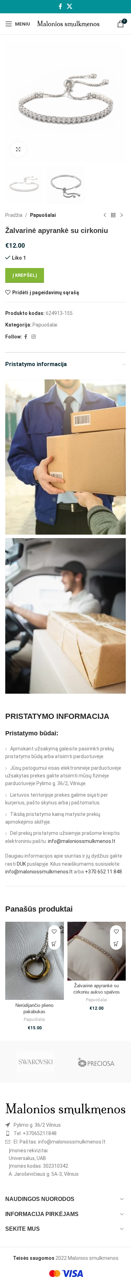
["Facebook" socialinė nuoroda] (60, 6)
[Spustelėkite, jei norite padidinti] (18, 149)
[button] (54, 944)
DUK (21, 864)
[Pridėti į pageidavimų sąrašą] (54, 931)
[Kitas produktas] (121, 215)
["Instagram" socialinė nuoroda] (33, 337)
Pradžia (13, 215)
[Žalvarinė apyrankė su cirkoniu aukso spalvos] (96, 951)
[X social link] (70, 6)
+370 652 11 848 (103, 871)
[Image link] (65, 1108)
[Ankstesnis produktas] (105, 215)
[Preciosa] (96, 1061)
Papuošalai (43, 215)
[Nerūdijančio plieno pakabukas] (34, 961)
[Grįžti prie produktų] (113, 215)
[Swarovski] (35, 1061)
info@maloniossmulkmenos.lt (81, 841)
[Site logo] (68, 23)
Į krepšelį (24, 275)
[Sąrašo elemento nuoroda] (65, 1125)
